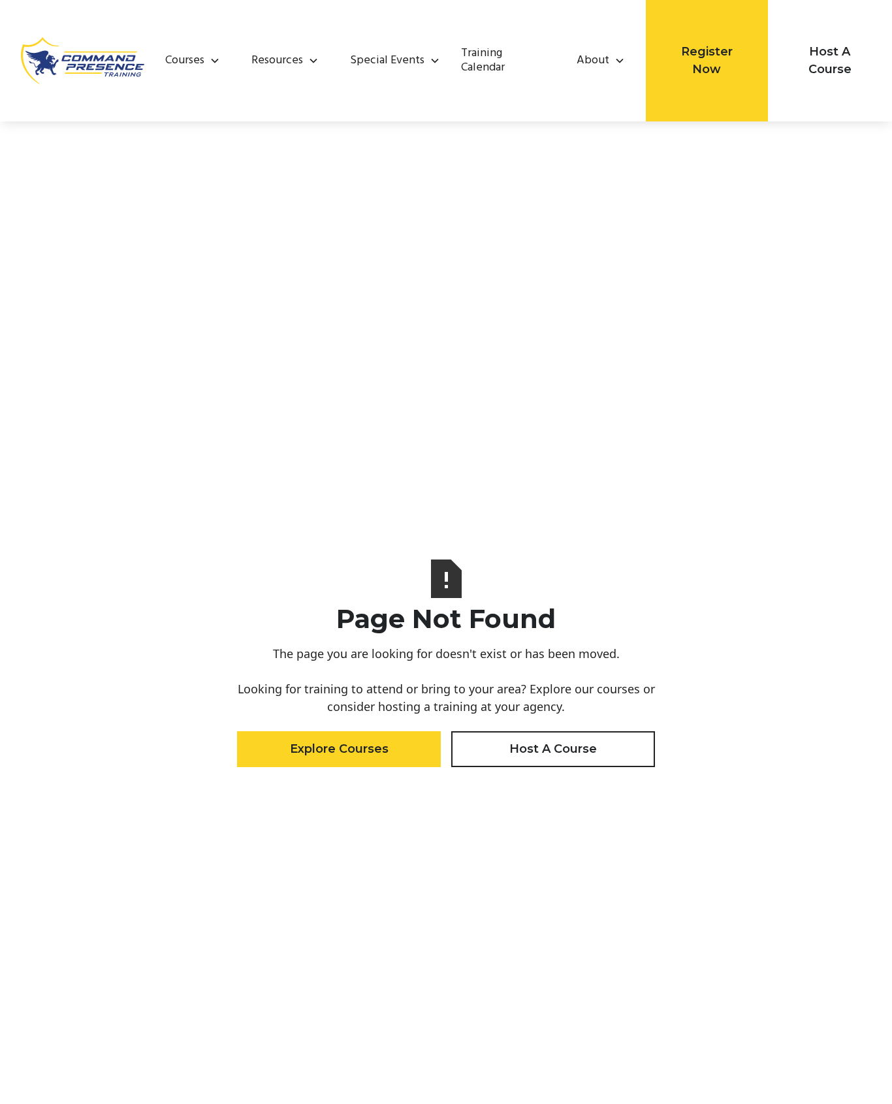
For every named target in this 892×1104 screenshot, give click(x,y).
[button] (187, 60)
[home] (82, 60)
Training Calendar (483, 61)
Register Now (707, 60)
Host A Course (830, 60)
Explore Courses (339, 749)
